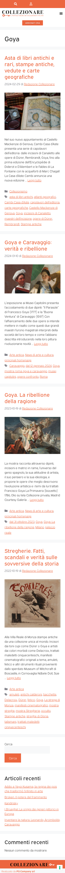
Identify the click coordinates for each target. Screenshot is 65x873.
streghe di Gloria (37, 716)
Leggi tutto (34, 180)
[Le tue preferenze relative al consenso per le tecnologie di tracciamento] (60, 868)
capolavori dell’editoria (45, 202)
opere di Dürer (42, 218)
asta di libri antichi (21, 197)
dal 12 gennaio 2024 (39, 365)
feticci (31, 700)
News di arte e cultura (39, 355)
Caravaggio (16, 365)
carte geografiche (16, 207)
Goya (19, 213)
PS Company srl (25, 871)
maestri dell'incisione (18, 218)
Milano (39, 527)
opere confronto (28, 376)
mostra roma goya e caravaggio (26, 371)
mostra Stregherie (28, 710)
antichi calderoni (31, 694)
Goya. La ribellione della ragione (27, 397)
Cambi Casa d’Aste (17, 202)
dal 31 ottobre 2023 (21, 521)
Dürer (22, 700)
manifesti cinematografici (31, 705)
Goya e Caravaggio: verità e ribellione (28, 245)
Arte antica (16, 355)
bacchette (49, 694)
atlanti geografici (45, 197)
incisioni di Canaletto (37, 213)
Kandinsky (11, 803)
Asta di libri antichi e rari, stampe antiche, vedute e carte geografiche (29, 67)
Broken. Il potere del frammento (26, 797)
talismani (10, 721)
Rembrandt (12, 224)
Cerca (8, 744)
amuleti (14, 694)
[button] (60, 13)
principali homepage (18, 360)
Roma (44, 376)
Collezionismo (18, 191)
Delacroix (11, 700)
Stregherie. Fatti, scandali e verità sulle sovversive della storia (32, 557)
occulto (45, 710)
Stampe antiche (31, 224)
